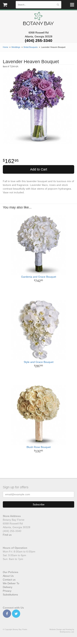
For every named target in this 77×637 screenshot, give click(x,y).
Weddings (15, 47)
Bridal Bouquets (31, 47)
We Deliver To (11, 583)
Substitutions (10, 594)
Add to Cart (38, 169)
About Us (8, 575)
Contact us (9, 579)
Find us (7, 534)
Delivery (7, 587)
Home (5, 47)
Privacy (7, 590)
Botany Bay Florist (38, 19)
